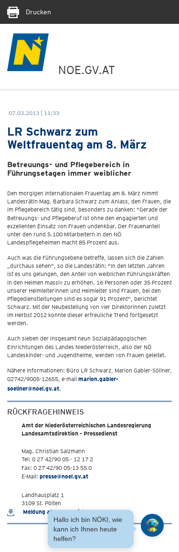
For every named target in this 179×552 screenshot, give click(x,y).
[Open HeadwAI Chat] (152, 525)
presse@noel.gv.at (64, 476)
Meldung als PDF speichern (57, 511)
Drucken (37, 12)
